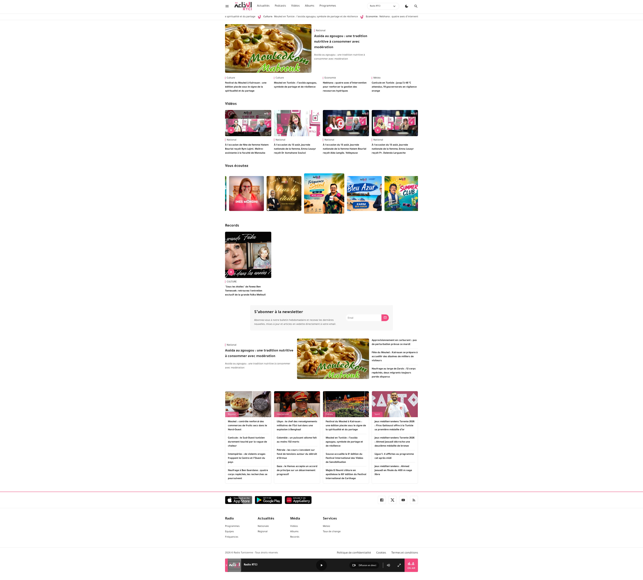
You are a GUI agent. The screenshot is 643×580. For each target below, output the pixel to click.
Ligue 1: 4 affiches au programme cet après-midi (394, 456)
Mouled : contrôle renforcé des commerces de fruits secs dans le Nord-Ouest (247, 426)
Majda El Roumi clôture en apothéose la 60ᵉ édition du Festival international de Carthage (346, 474)
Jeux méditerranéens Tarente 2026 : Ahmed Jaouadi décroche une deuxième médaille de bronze (394, 442)
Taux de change (332, 532)
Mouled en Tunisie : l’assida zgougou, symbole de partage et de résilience (280, 17)
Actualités (263, 6)
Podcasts (280, 6)
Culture (231, 78)
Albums (309, 6)
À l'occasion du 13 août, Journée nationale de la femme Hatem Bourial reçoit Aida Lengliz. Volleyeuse (344, 149)
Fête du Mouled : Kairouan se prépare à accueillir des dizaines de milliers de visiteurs (395, 356)
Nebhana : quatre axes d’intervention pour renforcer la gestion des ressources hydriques (393, 17)
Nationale (263, 526)
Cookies (381, 553)
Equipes (229, 532)
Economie (330, 78)
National (321, 31)
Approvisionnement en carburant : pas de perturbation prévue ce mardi (394, 342)
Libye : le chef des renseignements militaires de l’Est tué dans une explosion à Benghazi (297, 426)
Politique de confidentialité (354, 553)
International (283, 414)
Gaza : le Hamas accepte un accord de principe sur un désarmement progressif (297, 470)
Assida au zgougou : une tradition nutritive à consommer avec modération (340, 42)
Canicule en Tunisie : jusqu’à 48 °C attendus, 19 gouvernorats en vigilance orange (394, 87)
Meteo (326, 526)
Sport (377, 414)
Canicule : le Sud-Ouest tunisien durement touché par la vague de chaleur (247, 442)
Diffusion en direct (367, 565)
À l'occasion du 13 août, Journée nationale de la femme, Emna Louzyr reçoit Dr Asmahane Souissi (295, 149)
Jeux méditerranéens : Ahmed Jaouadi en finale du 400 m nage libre (393, 470)
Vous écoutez (236, 166)
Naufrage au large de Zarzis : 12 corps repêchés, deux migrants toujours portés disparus (394, 373)
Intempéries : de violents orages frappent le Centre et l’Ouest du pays (246, 458)
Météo (377, 78)
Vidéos (295, 6)
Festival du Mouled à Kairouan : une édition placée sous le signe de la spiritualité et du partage (245, 87)
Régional (232, 414)
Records (232, 226)
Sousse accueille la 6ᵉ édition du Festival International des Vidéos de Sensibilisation (344, 458)
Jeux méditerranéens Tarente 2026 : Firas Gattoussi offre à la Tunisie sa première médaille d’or (394, 426)
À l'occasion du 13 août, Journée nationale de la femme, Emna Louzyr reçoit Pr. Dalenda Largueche (393, 149)
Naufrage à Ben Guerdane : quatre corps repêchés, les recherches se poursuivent (248, 474)
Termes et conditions (404, 553)
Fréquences (231, 537)
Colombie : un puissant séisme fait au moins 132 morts (297, 440)
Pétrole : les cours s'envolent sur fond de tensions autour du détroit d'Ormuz (297, 454)
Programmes (327, 6)
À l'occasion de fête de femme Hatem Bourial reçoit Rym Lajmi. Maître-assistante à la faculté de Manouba (247, 149)
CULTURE (232, 282)
